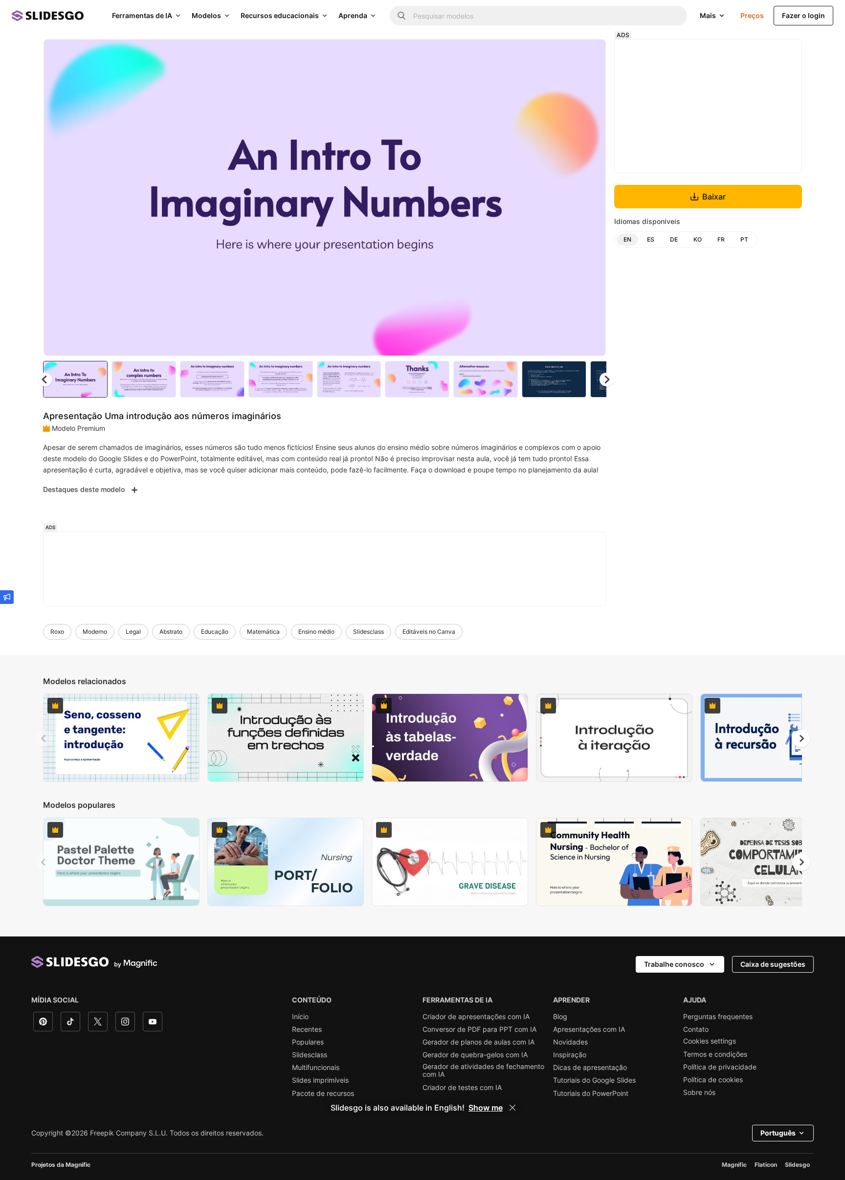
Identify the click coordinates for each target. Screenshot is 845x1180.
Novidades (570, 1042)
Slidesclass (368, 631)
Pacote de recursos (323, 1093)
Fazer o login (803, 15)
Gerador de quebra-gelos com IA (475, 1055)
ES (650, 239)
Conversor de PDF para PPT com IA (479, 1029)
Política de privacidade (719, 1067)
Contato (696, 1029)
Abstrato (170, 631)
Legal (133, 631)
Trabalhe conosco (674, 964)
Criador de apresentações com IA (476, 1017)
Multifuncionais (315, 1067)
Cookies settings (709, 1041)
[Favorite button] (564, 55)
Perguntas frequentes (718, 1017)
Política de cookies (713, 1080)
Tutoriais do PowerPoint (590, 1093)
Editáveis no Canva (428, 631)
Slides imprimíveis (320, 1080)
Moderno (95, 631)
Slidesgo (797, 1164)
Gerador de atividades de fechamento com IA (483, 1070)
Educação (214, 631)
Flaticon (766, 1164)
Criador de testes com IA (462, 1087)
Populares (308, 1042)
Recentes (307, 1029)
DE (674, 239)
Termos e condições (715, 1054)
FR (721, 239)
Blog (560, 1017)
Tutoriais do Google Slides (594, 1080)
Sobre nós (699, 1092)
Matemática (263, 631)
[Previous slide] (44, 738)
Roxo (57, 631)
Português (778, 1133)
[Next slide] (591, 197)
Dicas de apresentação (590, 1067)
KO (697, 239)
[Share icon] (589, 55)
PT (744, 239)
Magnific (734, 1164)
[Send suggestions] (7, 597)
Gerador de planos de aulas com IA (478, 1042)
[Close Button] (512, 1107)
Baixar (714, 196)
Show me (485, 1107)
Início (300, 1017)
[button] (606, 379)
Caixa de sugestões (772, 964)
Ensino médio (316, 631)
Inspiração (569, 1055)
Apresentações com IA (589, 1029)
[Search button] (401, 15)
